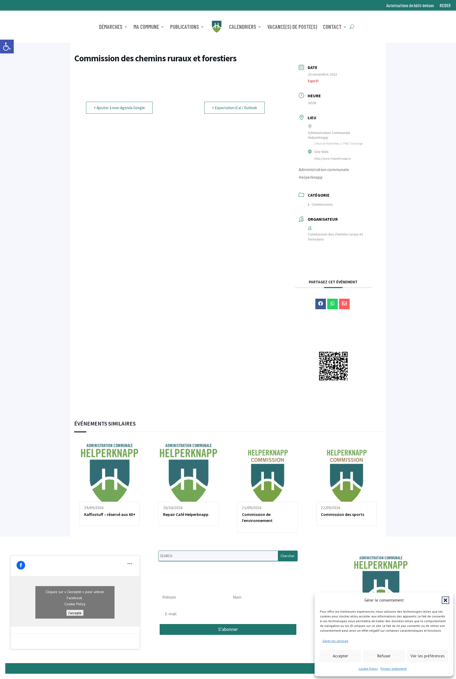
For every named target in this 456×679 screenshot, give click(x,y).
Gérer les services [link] (335, 641)
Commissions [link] (322, 204)
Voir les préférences (427, 655)
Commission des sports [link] (342, 514)
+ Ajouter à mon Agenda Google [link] (119, 107)
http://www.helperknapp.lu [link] (332, 158)
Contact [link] (332, 26)
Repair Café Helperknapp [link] (185, 514)
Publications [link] (184, 26)
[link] (7, 46)
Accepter (340, 655)
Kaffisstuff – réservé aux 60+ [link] (109, 514)
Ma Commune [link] (146, 26)
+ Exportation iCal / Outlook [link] (234, 107)
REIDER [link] (445, 5)
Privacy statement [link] (394, 669)
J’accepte (75, 613)
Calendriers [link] (242, 26)
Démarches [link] (110, 26)
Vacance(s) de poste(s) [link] (292, 26)
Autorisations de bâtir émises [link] (410, 5)
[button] (445, 600)
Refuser (384, 655)
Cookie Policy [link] (368, 669)
